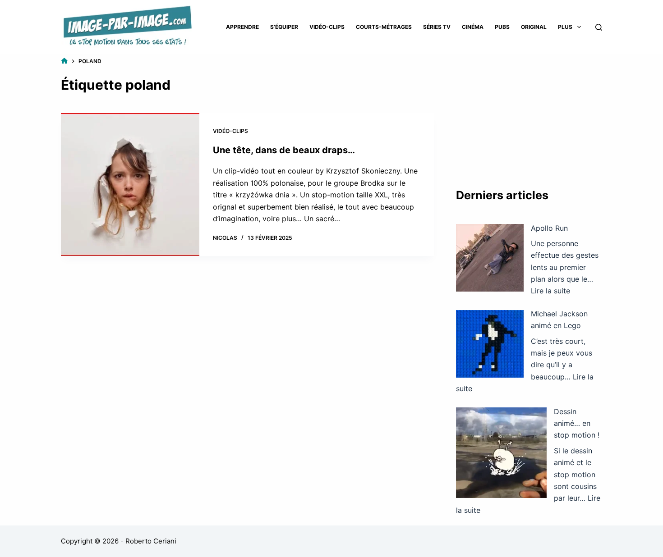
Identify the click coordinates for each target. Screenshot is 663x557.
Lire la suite (550, 290)
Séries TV (437, 26)
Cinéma (472, 26)
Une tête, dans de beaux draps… (284, 150)
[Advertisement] (529, 112)
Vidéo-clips (327, 26)
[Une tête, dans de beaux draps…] (130, 184)
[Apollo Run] (490, 258)
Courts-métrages (384, 26)
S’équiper (284, 26)
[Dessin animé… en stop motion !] (501, 452)
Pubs (502, 26)
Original (534, 26)
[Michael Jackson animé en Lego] (490, 344)
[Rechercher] (598, 27)
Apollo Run (549, 228)
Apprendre (242, 26)
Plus (565, 26)
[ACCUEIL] (64, 61)
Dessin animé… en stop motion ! (576, 423)
